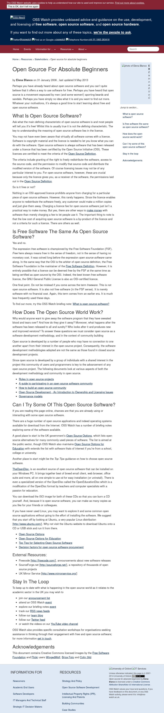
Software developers (23, 693)
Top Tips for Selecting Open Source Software (45, 543)
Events (27, 49)
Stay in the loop (130, 153)
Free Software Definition (80, 266)
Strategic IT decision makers (27, 706)
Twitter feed (38, 620)
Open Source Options (79, 435)
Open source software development (80, 687)
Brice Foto (68, 657)
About (81, 49)
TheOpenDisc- (20, 469)
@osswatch (25, 39)
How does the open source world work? (132, 135)
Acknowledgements (132, 160)
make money (94, 210)
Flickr (35, 657)
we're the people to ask (112, 32)
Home (16, 49)
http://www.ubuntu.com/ (27, 524)
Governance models (30, 396)
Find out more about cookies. (130, 2)
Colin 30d (85, 657)
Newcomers (19, 681)
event (48, 602)
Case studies (69, 709)
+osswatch (60, 39)
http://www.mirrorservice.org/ (59, 573)
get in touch (44, 638)
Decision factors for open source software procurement (51, 547)
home (15, 59)
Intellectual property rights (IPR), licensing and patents (79, 695)
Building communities (73, 703)
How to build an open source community (42, 388)
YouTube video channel (64, 624)
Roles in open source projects (36, 379)
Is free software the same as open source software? (136, 125)
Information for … (45, 49)
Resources (66, 49)
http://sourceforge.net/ (53, 565)
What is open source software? (91, 304)
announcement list (39, 598)
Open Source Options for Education (40, 538)
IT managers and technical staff (29, 700)
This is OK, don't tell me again (23, 6)
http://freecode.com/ (43, 560)
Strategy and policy (72, 681)
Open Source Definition (82, 154)
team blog (37, 615)
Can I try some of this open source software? (134, 145)
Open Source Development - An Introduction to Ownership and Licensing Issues (66, 392)
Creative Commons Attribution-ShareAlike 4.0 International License (130, 683)
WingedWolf (53, 657)
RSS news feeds (40, 611)
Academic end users (23, 687)
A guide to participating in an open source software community (56, 383)
